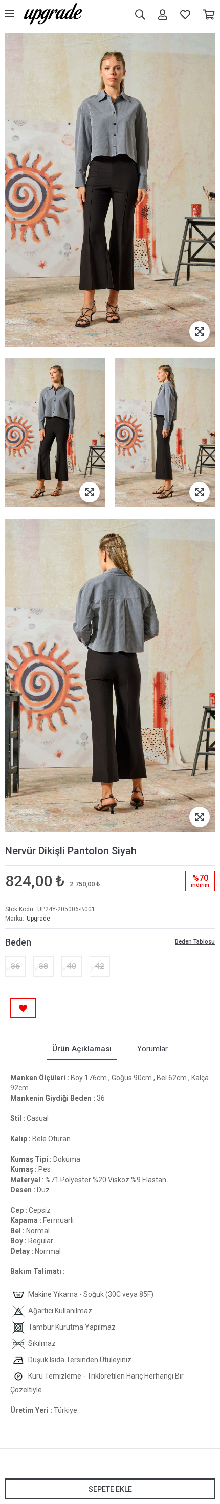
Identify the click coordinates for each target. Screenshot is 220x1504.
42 (99, 966)
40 (71, 966)
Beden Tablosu (195, 942)
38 (43, 966)
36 (15, 966)
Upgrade (38, 918)
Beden (18, 942)
